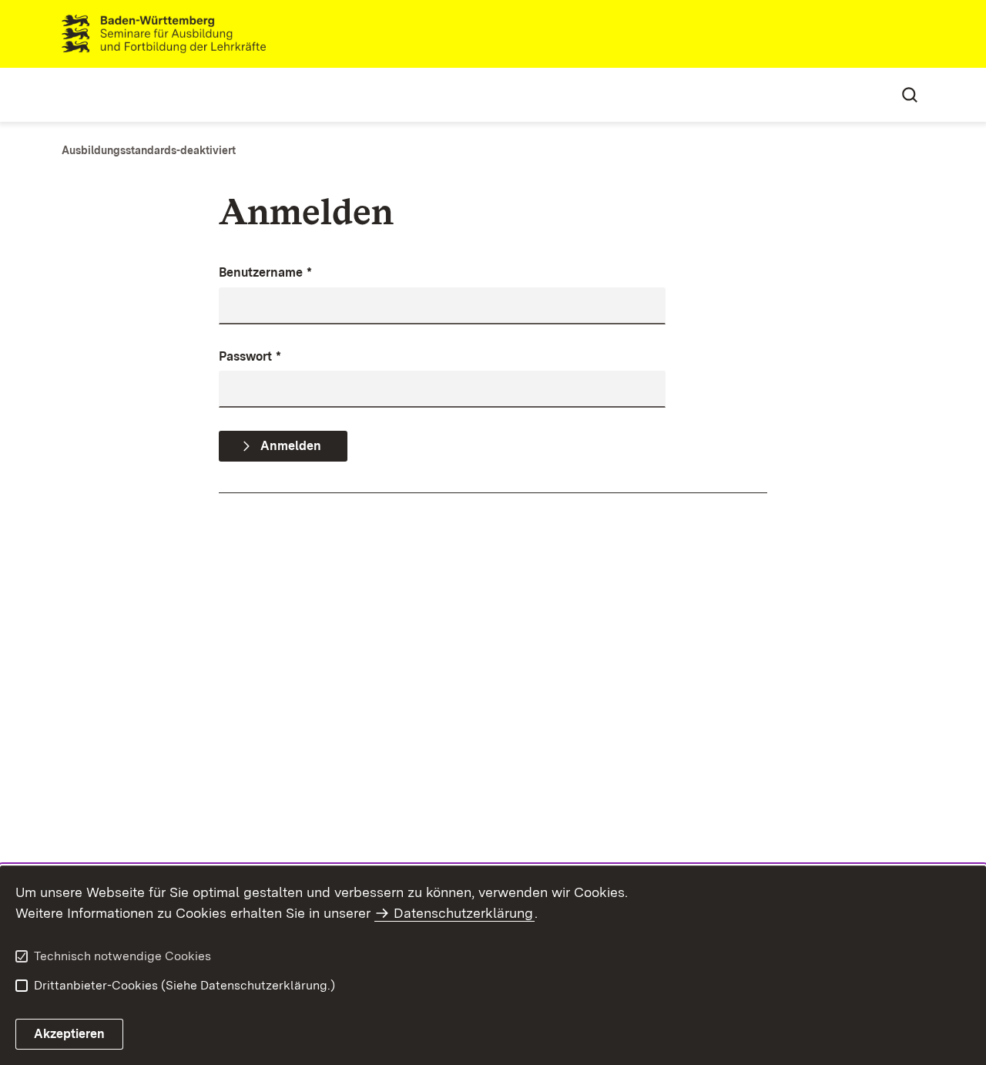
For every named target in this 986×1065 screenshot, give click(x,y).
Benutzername (265, 272)
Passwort (250, 356)
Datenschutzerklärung (463, 913)
